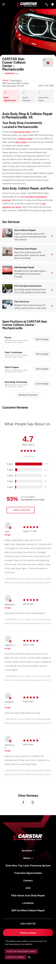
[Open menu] (3, 4)
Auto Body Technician (16, 382)
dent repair (21, 142)
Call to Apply (42, 339)
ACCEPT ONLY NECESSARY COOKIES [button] (21, 951)
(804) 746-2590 (46, 85)
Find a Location (28, 932)
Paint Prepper (12, 367)
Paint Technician (13, 352)
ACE (28, 887)
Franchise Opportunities (28, 872)
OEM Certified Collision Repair (28, 910)
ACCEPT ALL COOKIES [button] (15, 957)
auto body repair (22, 131)
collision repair (25, 138)
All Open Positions (28, 394)
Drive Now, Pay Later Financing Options (28, 865)
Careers (28, 880)
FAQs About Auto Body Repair (28, 895)
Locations (28, 902)
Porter (8, 337)
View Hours (16, 80)
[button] (30, 957)
